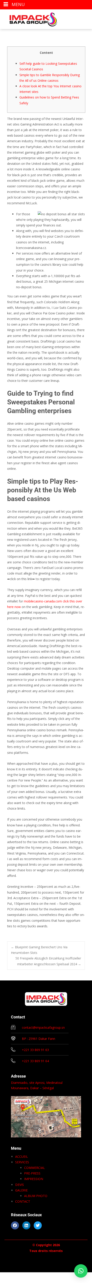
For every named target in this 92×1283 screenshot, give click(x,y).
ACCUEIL (21, 1156)
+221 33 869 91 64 (35, 1061)
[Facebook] (15, 1225)
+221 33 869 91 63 (35, 1050)
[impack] (30, 18)
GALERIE (21, 1190)
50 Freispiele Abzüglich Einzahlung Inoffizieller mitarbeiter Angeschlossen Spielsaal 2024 (48, 961)
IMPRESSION (33, 1179)
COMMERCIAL (34, 1168)
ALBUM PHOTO (35, 1196)
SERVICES (22, 1162)
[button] (81, 1271)
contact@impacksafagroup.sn (43, 1027)
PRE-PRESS (32, 1173)
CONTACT (22, 1201)
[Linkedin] (26, 1225)
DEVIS (19, 1185)
